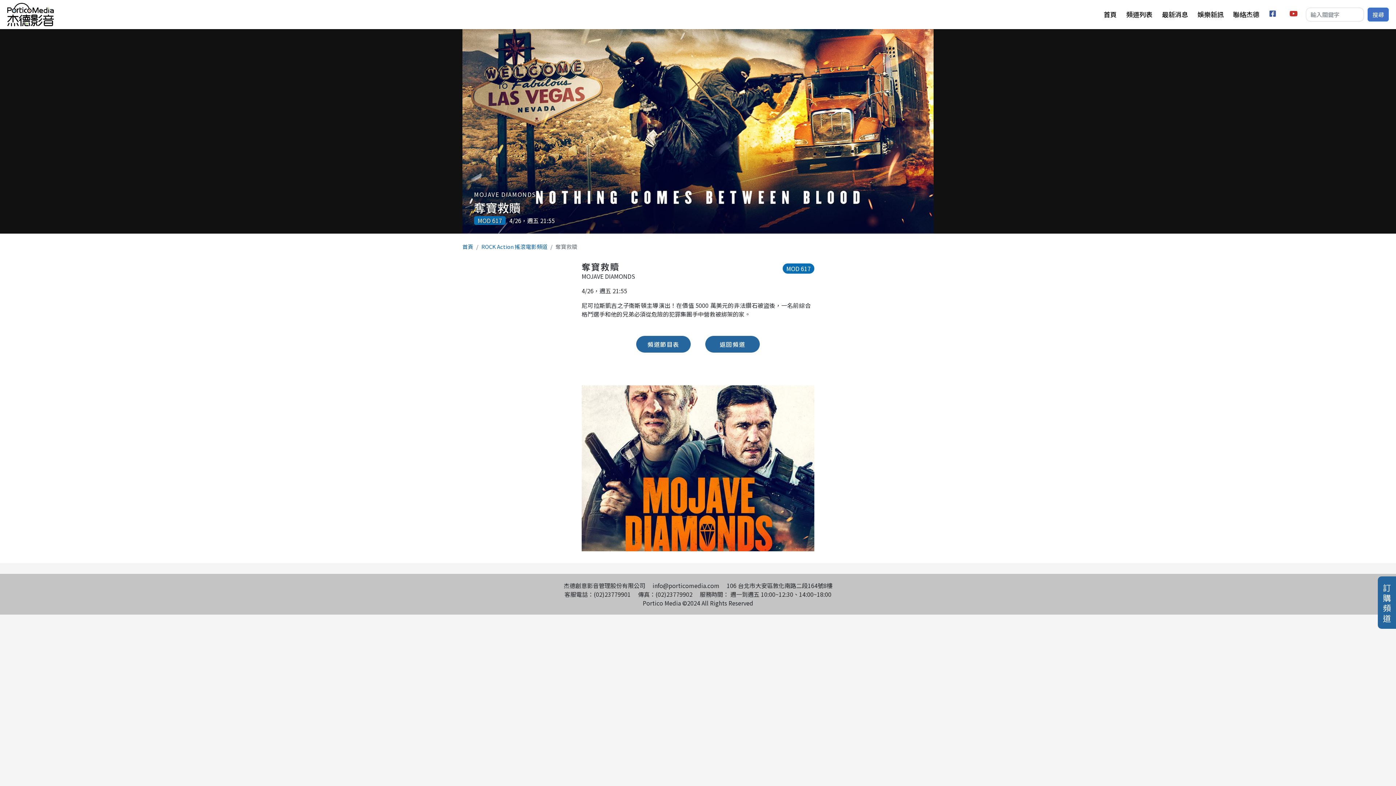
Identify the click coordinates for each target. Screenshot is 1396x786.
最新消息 (1175, 14)
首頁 (1110, 14)
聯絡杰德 (1246, 14)
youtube (1294, 15)
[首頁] (30, 7)
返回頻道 (732, 344)
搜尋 (1378, 14)
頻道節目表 (663, 344)
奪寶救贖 (497, 207)
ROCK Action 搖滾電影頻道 (514, 246)
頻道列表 (1139, 14)
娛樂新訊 (1211, 14)
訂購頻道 (1387, 602)
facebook (1274, 15)
